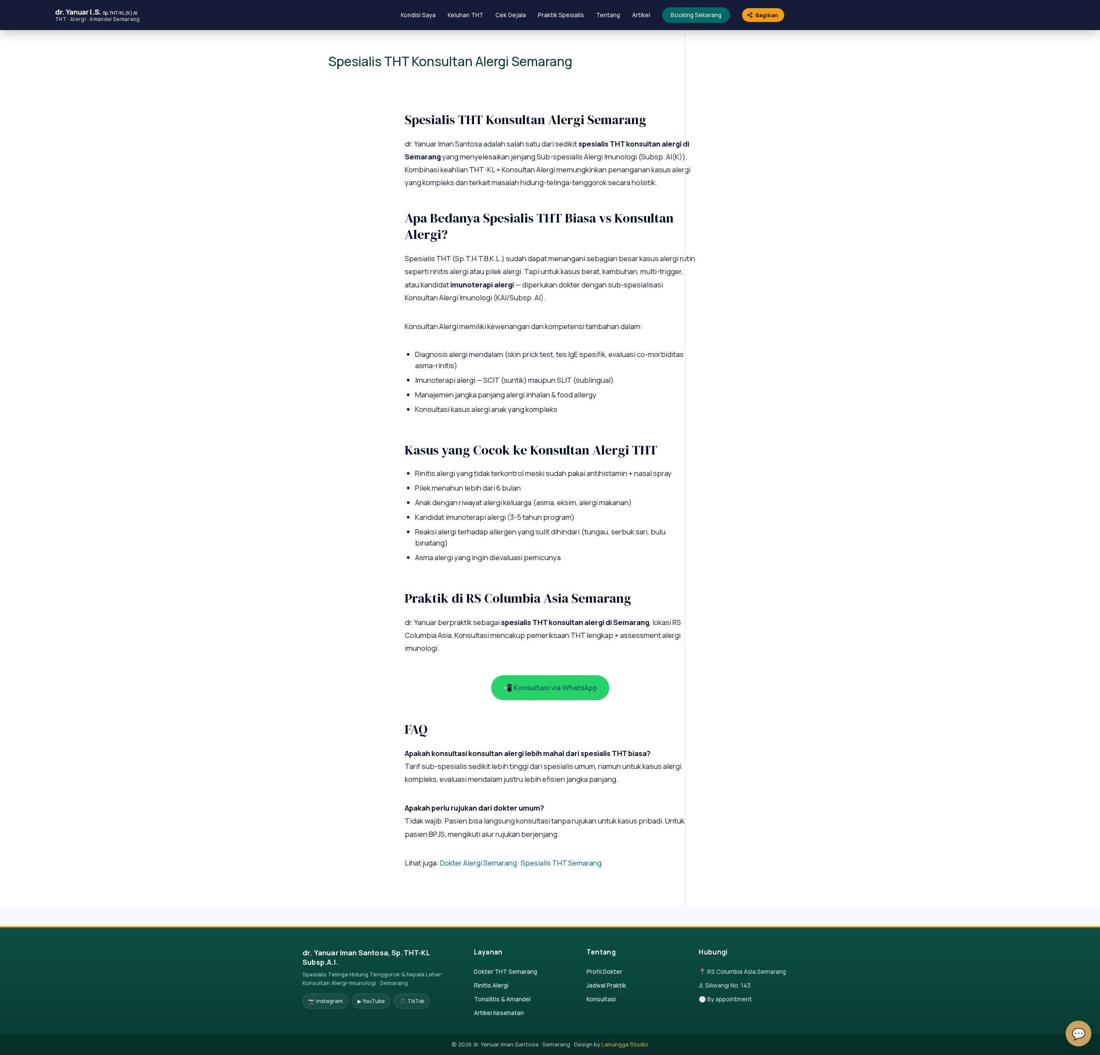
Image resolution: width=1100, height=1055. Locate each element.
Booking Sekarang (696, 15)
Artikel (641, 15)
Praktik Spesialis (561, 15)
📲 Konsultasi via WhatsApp (550, 687)
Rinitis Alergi (491, 985)
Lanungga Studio (625, 1044)
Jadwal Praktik (606, 985)
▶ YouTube (371, 1001)
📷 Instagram (325, 1001)
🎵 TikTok (411, 1001)
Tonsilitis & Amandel (502, 999)
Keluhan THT (465, 15)
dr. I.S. (97, 14)
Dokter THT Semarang (505, 971)
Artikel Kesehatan (499, 1013)
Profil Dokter (604, 971)
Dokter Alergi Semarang (478, 863)
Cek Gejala (510, 15)
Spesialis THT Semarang (561, 863)
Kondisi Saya (418, 15)
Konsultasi (601, 999)
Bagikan (766, 15)
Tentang (608, 15)
